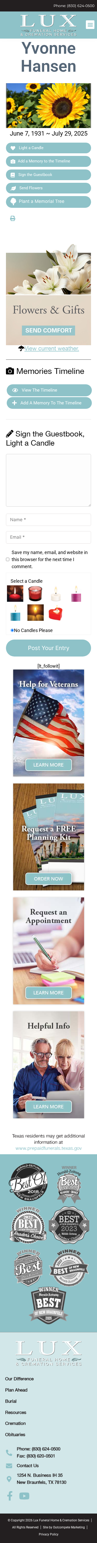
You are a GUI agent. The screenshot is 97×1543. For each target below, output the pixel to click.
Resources (15, 1412)
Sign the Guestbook (34, 174)
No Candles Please (33, 630)
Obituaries (15, 1434)
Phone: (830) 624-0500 (74, 5)
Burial (11, 1401)
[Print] (13, 218)
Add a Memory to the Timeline (44, 161)
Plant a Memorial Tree (41, 201)
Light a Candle (30, 147)
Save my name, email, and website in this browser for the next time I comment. (50, 559)
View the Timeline (39, 390)
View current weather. (52, 348)
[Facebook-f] (9, 1496)
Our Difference (19, 1379)
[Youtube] (24, 1496)
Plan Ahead (16, 1390)
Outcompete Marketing (69, 1527)
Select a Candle (27, 581)
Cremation (15, 1423)
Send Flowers (30, 188)
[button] (90, 24)
